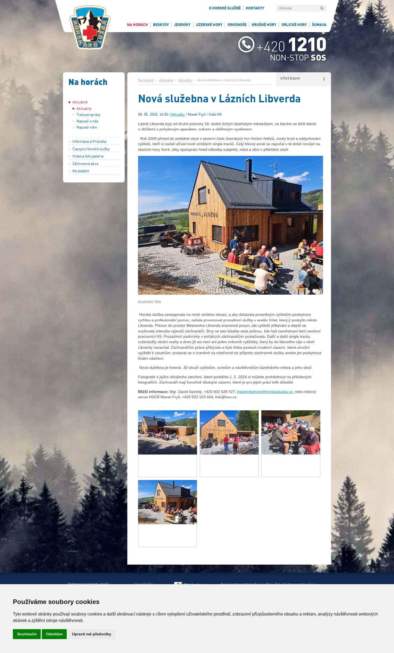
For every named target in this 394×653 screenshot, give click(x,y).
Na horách (146, 80)
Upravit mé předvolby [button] (91, 634)
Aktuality (185, 80)
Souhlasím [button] (26, 634)
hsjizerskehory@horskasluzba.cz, (266, 391)
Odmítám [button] (54, 634)
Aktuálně (166, 80)
